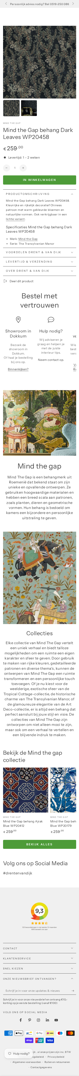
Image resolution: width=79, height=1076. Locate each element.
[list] (39, 346)
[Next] (69, 62)
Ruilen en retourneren (57, 1062)
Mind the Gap (12, 123)
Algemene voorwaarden (27, 1062)
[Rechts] (72, 4)
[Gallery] (39, 72)
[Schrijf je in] (74, 990)
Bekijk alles (39, 844)
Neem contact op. (51, 360)
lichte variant (15, 219)
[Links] (6, 4)
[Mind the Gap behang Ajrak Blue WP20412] (25, 790)
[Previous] (9, 62)
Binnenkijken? (18, 369)
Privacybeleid (56, 1056)
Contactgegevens (41, 1067)
